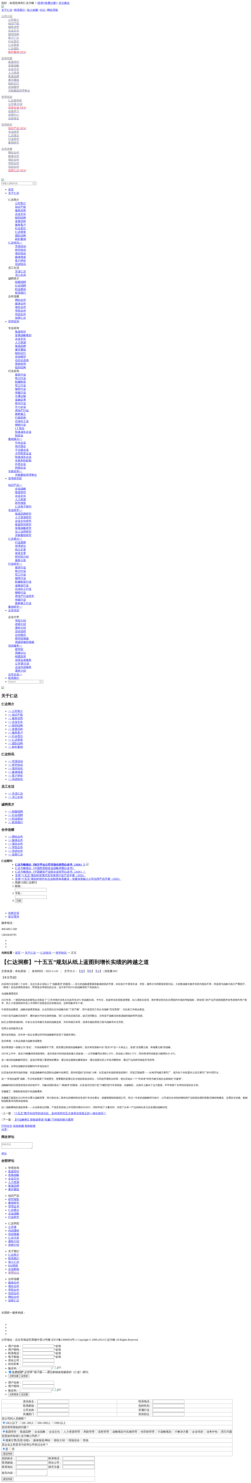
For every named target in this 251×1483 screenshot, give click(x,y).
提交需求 (13, 916)
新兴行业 (20, 403)
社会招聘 (20, 285)
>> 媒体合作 (15, 840)
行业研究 (13, 1217)
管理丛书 (13, 1206)
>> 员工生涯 (15, 797)
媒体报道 (20, 257)
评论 (4, 1153)
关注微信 (64, 3)
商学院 (19, 649)
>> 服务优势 (15, 718)
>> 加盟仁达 (15, 854)
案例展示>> (15, 439)
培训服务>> (15, 645)
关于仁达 (6, 10)
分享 (4, 1129)
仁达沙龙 (13, 1237)
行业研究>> (15, 563)
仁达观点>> (15, 538)
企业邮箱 (13, 1269)
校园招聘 (20, 282)
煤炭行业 (20, 374)
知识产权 (20, 206)
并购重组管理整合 (26, 474)
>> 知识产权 (15, 714)
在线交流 (13, 913)
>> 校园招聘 (15, 811)
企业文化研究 (23, 520)
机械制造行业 (23, 581)
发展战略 (13, 1175)
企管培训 (13, 610)
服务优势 (20, 210)
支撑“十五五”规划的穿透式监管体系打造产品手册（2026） (50, 875)
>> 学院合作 (15, 847)
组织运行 (20, 353)
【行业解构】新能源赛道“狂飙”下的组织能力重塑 (43, 1119)
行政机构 (20, 417)
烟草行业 (20, 388)
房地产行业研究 (24, 596)
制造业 (19, 435)
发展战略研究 (23, 528)
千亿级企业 (22, 449)
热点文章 (20, 549)
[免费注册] (50, 3)
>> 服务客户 (15, 732)
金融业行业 (22, 585)
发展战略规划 (23, 335)
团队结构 (20, 235)
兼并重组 (20, 349)
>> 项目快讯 (15, 768)
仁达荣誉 (20, 231)
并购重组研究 (23, 535)
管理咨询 (13, 321)
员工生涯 (20, 274)
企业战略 (20, 488)
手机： (19, 893)
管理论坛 (13, 1272)
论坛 (42, 10)
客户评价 (20, 260)
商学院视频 (22, 638)
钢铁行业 (20, 424)
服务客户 (20, 224)
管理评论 (20, 546)
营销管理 (20, 363)
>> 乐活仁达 (15, 793)
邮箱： (19, 886)
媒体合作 (20, 303)
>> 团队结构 (15, 743)
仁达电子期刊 (23, 506)
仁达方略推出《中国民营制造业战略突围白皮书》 (45, 868)
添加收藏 (18, 1125)
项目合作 (20, 307)
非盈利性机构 (23, 460)
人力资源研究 (23, 517)
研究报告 (20, 503)
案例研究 (13, 1202)
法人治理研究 (23, 531)
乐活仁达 (20, 271)
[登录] (40, 3)
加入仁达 (13, 1262)
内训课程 (13, 1230)
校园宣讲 (20, 656)
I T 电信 (19, 428)
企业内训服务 (23, 667)
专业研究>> (15, 510)
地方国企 (20, 446)
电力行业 (20, 378)
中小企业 (20, 406)
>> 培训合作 (15, 850)
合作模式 (20, 635)
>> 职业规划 (15, 818)
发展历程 (20, 221)
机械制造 (20, 381)
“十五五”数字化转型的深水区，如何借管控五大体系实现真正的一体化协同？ (60, 1113)
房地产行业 (22, 410)
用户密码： (15, 1349)
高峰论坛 (20, 652)
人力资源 (20, 342)
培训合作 (20, 314)
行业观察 (20, 542)
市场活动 (20, 246)
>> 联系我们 (15, 822)
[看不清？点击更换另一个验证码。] (56, 1367)
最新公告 (20, 560)
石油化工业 (22, 421)
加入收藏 (32, 10)
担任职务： (15, 1363)
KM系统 (13, 1265)
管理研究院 (15, 478)
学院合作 (20, 310)
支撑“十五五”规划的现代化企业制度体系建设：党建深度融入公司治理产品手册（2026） (68, 878)
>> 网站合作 (15, 836)
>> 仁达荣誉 (15, 739)
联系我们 (19, 10)
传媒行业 (20, 392)
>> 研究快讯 (15, 764)
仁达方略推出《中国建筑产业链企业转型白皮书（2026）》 (50, 871)
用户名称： (15, 1346)
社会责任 (20, 228)
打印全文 (6, 1125)
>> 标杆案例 (15, 747)
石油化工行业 (23, 588)
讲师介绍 (20, 624)
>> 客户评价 (15, 775)
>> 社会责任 (15, 736)
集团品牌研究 (23, 513)
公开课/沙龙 (22, 663)
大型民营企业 (23, 453)
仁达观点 (13, 1210)
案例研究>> (15, 606)
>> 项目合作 (15, 843)
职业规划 (20, 289)
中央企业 (20, 442)
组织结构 (20, 217)
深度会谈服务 (23, 660)
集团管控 (20, 331)
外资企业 (20, 464)
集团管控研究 (23, 524)
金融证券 (20, 399)
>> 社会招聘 (15, 815)
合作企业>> (15, 674)
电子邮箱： (15, 1356)
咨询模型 (20, 356)
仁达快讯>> (15, 242)
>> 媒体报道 (15, 772)
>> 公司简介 (15, 711)
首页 (11, 189)
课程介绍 (20, 627)
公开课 (12, 1227)
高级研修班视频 (24, 642)
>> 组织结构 (15, 725)
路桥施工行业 (23, 603)
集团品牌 (20, 346)
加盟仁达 (20, 317)
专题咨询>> (15, 471)
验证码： (13, 1368)
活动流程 (20, 631)
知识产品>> (15, 485)
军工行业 (20, 385)
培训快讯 (20, 264)
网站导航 (52, 10)
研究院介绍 (22, 556)
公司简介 (20, 203)
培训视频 (13, 1234)
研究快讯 (20, 249)
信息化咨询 (22, 360)
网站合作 (20, 300)
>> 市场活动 (15, 761)
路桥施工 (20, 414)
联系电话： (15, 1353)
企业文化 (20, 214)
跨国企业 (20, 467)
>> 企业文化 (15, 721)
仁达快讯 (45, 952)
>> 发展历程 (15, 729)
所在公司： (15, 1360)
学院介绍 (20, 620)
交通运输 (20, 396)
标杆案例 (20, 239)
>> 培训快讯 (15, 779)
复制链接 (30, 1125)
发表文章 (20, 553)
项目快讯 (20, 253)
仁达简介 (13, 1254)
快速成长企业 (23, 431)
